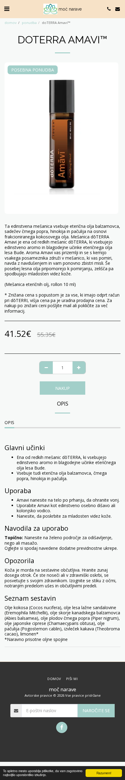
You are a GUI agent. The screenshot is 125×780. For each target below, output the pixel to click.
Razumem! (103, 773)
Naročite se (96, 710)
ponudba (29, 22)
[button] (7, 8)
